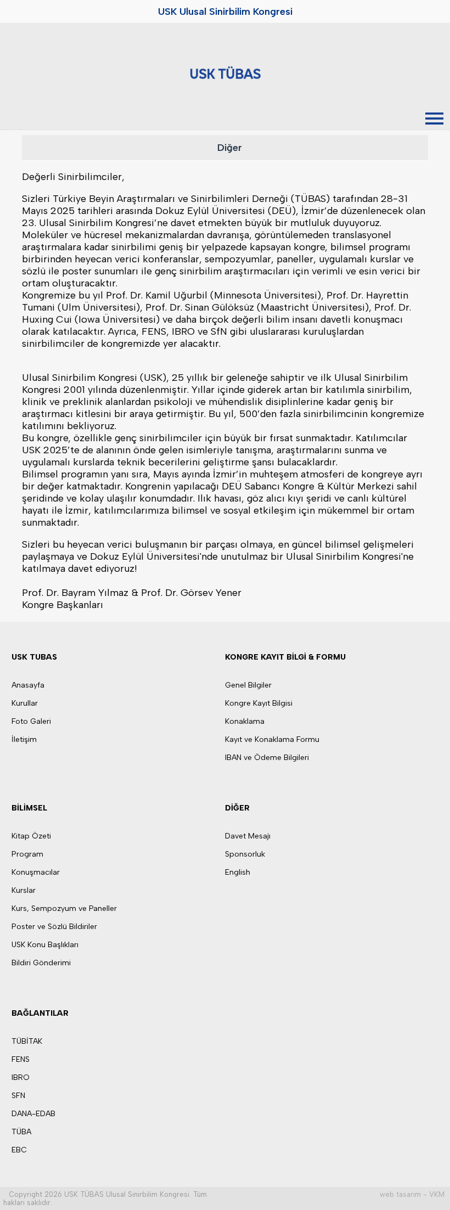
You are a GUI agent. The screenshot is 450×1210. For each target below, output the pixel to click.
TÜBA (21, 1131)
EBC (19, 1150)
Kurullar (25, 703)
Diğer (229, 148)
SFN (18, 1095)
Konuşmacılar (36, 872)
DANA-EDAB (33, 1113)
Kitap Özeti (31, 836)
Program (27, 854)
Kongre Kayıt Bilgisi (258, 703)
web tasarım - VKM (412, 1194)
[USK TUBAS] (225, 72)
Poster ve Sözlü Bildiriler (54, 926)
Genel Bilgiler (248, 685)
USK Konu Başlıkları (45, 944)
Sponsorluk (245, 854)
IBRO (21, 1077)
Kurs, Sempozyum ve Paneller (64, 908)
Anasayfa (28, 685)
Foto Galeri (31, 721)
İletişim (24, 739)
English (237, 872)
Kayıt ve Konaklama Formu (272, 739)
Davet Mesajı (248, 836)
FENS (21, 1059)
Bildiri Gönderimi (41, 962)
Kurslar (24, 890)
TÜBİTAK (27, 1041)
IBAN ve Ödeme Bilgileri (267, 757)
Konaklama (245, 721)
